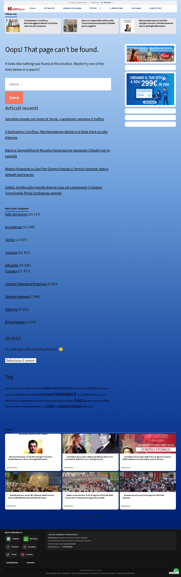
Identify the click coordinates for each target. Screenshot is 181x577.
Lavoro (98, 394)
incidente (87, 394)
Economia (105, 388)
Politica (100, 401)
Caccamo (36, 388)
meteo (37, 400)
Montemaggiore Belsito (48, 400)
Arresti (11, 388)
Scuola (44, 406)
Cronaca (11, 252)
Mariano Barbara (26, 400)
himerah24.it (34, 394)
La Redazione (12, 562)
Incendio (79, 395)
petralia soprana (92, 401)
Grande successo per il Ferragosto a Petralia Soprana (143, 496)
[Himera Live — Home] (16, 8)
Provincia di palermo (13, 406)
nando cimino (62, 401)
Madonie (9, 400)
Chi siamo (136, 8)
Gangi (11, 395)
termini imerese (70, 405)
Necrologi (70, 400)
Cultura (99, 388)
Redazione (69, 468)
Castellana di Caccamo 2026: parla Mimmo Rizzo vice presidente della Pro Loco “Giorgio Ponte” (89, 458)
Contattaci (155, 8)
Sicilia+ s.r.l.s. (56, 573)
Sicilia (93, 8)
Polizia (106, 400)
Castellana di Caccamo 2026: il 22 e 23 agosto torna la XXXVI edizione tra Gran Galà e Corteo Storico (147, 458)
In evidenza (13, 227)
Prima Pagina (15, 322)
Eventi (7, 395)
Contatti (31, 562)
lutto (104, 394)
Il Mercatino (116, 8)
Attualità (49, 8)
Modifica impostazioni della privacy (90, 516)
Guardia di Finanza (21, 394)
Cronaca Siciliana (72, 8)
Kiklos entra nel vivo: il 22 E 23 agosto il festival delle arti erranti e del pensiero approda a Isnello (89, 496)
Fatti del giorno (16, 214)
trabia (84, 406)
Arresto (16, 388)
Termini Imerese (17, 296)
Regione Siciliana (34, 406)
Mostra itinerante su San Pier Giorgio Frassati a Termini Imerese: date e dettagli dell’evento (111, 23)
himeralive (46, 394)
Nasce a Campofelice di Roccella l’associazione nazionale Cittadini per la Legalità (53, 23)
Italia (32, 8)
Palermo (11, 309)
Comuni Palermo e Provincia (26, 284)
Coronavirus (66, 388)
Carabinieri (47, 388)
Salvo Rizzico (12, 468)
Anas (6, 388)
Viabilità (90, 406)
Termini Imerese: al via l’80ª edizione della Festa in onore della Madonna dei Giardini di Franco (31, 496)
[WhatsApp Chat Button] (176, 571)
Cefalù (55, 388)
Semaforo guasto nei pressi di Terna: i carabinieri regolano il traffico (54, 119)
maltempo (16, 401)
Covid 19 (82, 388)
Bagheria (28, 388)
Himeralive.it (65, 394)
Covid (75, 388)
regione (24, 406)
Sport (57, 406)
